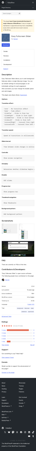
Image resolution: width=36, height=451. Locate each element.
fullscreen (27, 308)
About (3, 383)
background (20, 308)
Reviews (6, 56)
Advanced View (6, 316)
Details (5, 51)
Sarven (15, 39)
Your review (5, 345)
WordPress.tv (7, 406)
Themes (21, 386)
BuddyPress (6, 420)
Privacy (4, 392)
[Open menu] (33, 2)
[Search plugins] (19, 13)
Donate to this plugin (8, 372)
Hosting (4, 389)
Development (7, 64)
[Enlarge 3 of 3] (32, 243)
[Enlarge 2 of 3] (32, 226)
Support (5, 69)
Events (21, 400)
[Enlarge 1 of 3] (15, 226)
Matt (4, 414)
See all (32, 345)
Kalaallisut (9, 428)
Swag (21, 406)
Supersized (23, 95)
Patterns (21, 392)
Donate (22, 403)
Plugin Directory (6, 7)
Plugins (21, 389)
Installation (6, 60)
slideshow (24, 311)
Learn (3, 397)
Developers (5, 403)
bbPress (5, 417)
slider (32, 308)
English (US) (31, 304)
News (3, 386)
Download (6, 45)
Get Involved (23, 397)
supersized (31, 311)
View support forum (8, 357)
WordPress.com (7, 411)
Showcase (22, 383)
